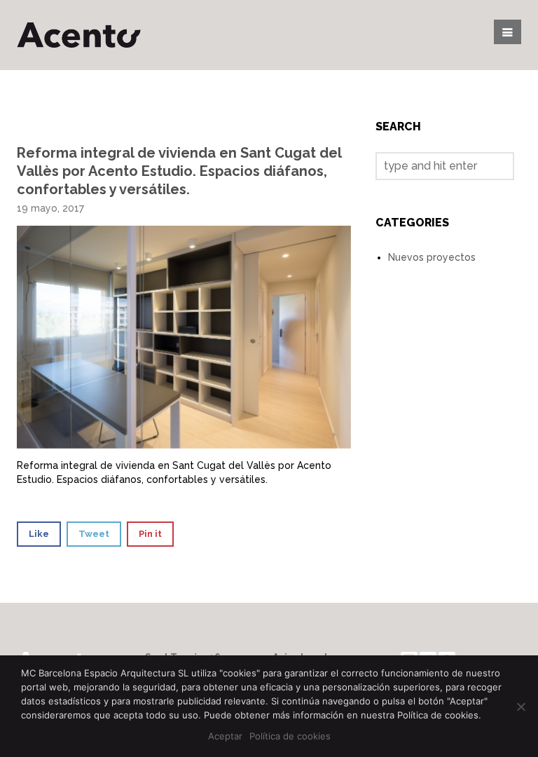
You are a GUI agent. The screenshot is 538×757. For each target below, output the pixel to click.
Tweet (93, 533)
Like (39, 533)
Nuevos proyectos (432, 257)
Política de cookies (290, 736)
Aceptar (225, 736)
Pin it (150, 533)
